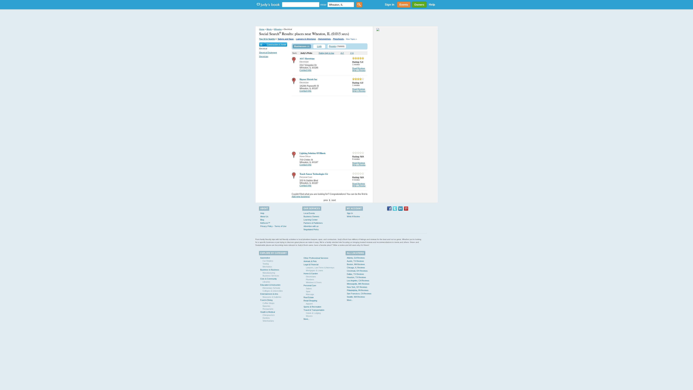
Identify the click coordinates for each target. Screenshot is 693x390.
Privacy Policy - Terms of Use (273, 226)
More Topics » (351, 39)
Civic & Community (268, 279)
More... (307, 319)
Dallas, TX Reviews (355, 274)
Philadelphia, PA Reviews (358, 290)
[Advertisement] (346, 18)
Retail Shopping (310, 301)
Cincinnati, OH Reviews (357, 271)
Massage (310, 294)
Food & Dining (266, 300)
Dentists (266, 318)
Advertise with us (311, 226)
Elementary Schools (271, 288)
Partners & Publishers (313, 223)
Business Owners (311, 216)
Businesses (300, 46)
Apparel (309, 304)
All (261, 44)
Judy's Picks (306, 53)
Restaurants (268, 309)
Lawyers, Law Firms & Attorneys (320, 267)
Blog (262, 220)
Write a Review (358, 70)
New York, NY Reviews (357, 287)
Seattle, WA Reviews (356, 297)
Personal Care (310, 285)
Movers (309, 316)
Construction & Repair (276, 44)
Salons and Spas (286, 39)
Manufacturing (269, 273)
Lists (319, 46)
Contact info (305, 70)
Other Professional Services (316, 258)
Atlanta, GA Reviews (356, 258)
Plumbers (310, 279)
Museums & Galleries (272, 297)
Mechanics (267, 267)
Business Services (271, 276)
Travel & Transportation (314, 310)
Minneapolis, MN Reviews (358, 284)
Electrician (263, 56)
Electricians (311, 277)
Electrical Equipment (268, 52)
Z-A (352, 53)
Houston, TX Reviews (356, 277)
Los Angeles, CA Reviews (358, 281)
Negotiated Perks (311, 229)
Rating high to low (326, 53)
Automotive (265, 258)
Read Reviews (358, 68)
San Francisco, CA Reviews (359, 293)
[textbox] (300, 4)
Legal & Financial (311, 264)
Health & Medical (267, 312)
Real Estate (309, 297)
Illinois (269, 29)
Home (261, 29)
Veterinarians (268, 321)
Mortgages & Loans (314, 270)
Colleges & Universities (273, 291)
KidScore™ (265, 223)
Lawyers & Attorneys (306, 39)
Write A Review (353, 216)
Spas (308, 291)
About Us (264, 216)
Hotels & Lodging (313, 313)
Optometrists (324, 39)
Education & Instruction (270, 285)
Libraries (266, 282)
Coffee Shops (268, 303)
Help (432, 4)
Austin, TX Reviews (355, 261)
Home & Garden (311, 273)
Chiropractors (269, 315)
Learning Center (311, 220)
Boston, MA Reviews (356, 264)
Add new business (301, 196)
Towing (266, 264)
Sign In (350, 213)
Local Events (309, 213)
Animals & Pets (310, 261)
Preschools (338, 39)
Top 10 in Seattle (267, 39)
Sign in (389, 4)
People (332, 46)
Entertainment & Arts (269, 294)
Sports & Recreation (312, 307)
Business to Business (269, 270)
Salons (309, 288)
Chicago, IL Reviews (356, 267)
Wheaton (278, 29)
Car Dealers (268, 261)
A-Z (342, 53)
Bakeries (266, 306)
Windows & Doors (314, 282)
